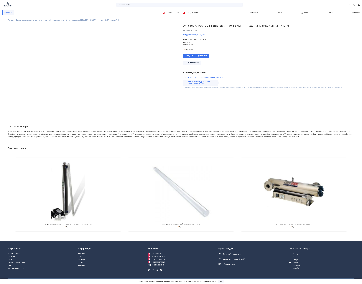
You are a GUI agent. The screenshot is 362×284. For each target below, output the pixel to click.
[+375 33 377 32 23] (150, 262)
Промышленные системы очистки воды (31, 20)
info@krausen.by (229, 264)
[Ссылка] (359, 5)
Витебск (296, 268)
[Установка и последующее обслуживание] (186, 77)
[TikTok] (149, 270)
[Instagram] (153, 270)
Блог (9, 265)
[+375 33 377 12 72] (150, 254)
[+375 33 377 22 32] (150, 256)
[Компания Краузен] (7, 5)
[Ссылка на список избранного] (350, 4)
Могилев (296, 265)
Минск (295, 254)
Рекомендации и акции (16, 262)
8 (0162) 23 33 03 (158, 265)
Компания (82, 253)
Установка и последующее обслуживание (206, 77)
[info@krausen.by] (220, 264)
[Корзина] (354, 4)
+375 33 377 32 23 (158, 262)
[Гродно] (291, 260)
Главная (11, 20)
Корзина (11, 259)
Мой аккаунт (12, 256)
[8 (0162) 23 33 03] (150, 265)
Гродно (296, 260)
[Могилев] (291, 265)
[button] (11, 13)
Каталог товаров (14, 253)
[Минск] (291, 254)
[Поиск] (241, 5)
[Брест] (291, 257)
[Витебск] (291, 268)
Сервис (80, 256)
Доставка (81, 259)
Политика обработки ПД (17, 268)
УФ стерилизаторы (56, 20)
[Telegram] (161, 270)
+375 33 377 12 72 (158, 254)
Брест (295, 257)
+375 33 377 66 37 (158, 259)
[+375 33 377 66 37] (150, 259)
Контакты (81, 265)
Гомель (296, 262)
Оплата (80, 262)
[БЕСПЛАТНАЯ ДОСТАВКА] (186, 82)
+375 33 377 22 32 (158, 256)
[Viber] (157, 270)
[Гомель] (291, 262)
